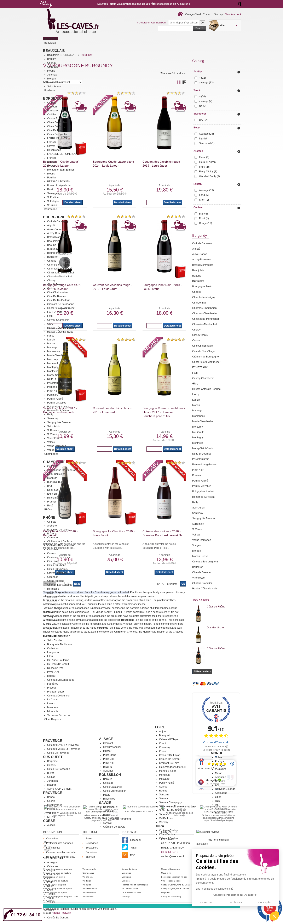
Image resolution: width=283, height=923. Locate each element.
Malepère (52, 707)
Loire (160, 727)
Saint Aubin (53, 426)
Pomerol (52, 185)
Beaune (51, 245)
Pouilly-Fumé (166, 782)
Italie (217, 800)
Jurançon (52, 780)
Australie (220, 808)
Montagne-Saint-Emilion (61, 169)
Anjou (162, 731)
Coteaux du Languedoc (60, 679)
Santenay (52, 418)
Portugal (220, 761)
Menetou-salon (168, 770)
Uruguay (220, 781)
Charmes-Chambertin (59, 268)
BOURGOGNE (54, 217)
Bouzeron (52, 256)
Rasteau (52, 600)
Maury (106, 794)
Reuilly (163, 790)
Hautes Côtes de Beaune (61, 327)
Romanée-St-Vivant (58, 410)
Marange (52, 347)
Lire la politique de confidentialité (214, 888)
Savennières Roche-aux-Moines (177, 806)
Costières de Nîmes (58, 557)
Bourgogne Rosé (57, 252)
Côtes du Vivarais (57, 569)
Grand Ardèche (55, 580)
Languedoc (54, 636)
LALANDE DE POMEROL (61, 153)
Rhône (49, 517)
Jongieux (108, 811)
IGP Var (51, 816)
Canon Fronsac (56, 118)
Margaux (52, 161)
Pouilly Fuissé (55, 398)
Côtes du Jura (167, 834)
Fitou (50, 656)
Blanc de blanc (56, 481)
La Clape (52, 699)
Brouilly (51, 58)
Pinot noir (108, 762)
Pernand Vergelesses (59, 386)
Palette (51, 808)
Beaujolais (54, 50)
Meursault (52, 363)
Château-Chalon (168, 830)
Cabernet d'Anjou (169, 739)
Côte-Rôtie (53, 561)
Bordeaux (53, 98)
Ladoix (51, 339)
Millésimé (52, 497)
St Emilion (53, 197)
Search (199, 28)
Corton (51, 288)
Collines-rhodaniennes (60, 545)
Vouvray (163, 822)
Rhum (50, 886)
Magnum (52, 478)
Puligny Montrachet (58, 406)
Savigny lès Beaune (59, 422)
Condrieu (52, 549)
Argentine (220, 777)
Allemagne (221, 792)
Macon (51, 343)
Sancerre (164, 794)
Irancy (50, 335)
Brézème (52, 533)
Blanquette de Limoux (59, 644)
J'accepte (264, 902)
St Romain (53, 430)
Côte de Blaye (55, 130)
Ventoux (51, 624)
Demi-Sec (52, 489)
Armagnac (53, 862)
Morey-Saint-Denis (57, 375)
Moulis (51, 173)
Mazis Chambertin (57, 355)
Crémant (108, 743)
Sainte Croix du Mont (59, 788)
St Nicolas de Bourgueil (172, 810)
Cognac (51, 870)
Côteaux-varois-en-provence (63, 748)
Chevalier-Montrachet (59, 276)
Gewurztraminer (112, 747)
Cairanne (52, 537)
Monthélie (52, 371)
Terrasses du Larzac (58, 715)
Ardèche (52, 525)
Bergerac (52, 761)
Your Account (233, 14)
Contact (207, 14)
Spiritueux (53, 858)
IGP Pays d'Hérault (58, 664)
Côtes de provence (58, 752)
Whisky (51, 901)
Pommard (52, 394)
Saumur (163, 798)
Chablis (51, 260)
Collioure (108, 783)
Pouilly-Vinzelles (56, 402)
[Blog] (45, 9)
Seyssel (107, 822)
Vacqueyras (53, 616)
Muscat (51, 675)
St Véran (52, 434)
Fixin (50, 316)
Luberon (52, 596)
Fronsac (51, 142)
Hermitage (53, 588)
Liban (218, 796)
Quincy (163, 786)
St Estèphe (53, 201)
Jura (159, 826)
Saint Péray (53, 608)
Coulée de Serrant (169, 759)
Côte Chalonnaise (57, 292)
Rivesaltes (109, 798)
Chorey (51, 280)
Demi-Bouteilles (56, 474)
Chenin (163, 743)
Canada (219, 769)
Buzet (50, 773)
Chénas (51, 62)
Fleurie (51, 70)
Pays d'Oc (53, 672)
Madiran (52, 784)
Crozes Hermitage (57, 573)
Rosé (50, 189)
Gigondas (52, 577)
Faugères (52, 683)
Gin (49, 878)
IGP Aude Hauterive (58, 660)
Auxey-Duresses (56, 233)
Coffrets (51, 102)
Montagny (52, 367)
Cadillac (52, 114)
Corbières (52, 648)
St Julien (52, 205)
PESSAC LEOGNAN (58, 181)
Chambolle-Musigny (58, 264)
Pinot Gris (108, 758)
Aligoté (51, 225)
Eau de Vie (53, 874)
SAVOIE (105, 803)
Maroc (218, 773)
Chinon (163, 751)
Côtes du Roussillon (114, 790)
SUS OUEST (53, 757)
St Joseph (52, 604)
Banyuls (107, 779)
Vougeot (52, 450)
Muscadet (164, 778)
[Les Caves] (81, 20)
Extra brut (52, 493)
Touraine (164, 814)
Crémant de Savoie (114, 826)
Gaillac (51, 776)
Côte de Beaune (56, 296)
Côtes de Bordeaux (58, 122)
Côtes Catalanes (112, 786)
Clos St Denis (55, 284)
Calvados (52, 866)
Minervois (52, 711)
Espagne (220, 765)
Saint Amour (54, 86)
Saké (50, 890)
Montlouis (164, 774)
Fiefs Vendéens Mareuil (172, 767)
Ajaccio (51, 825)
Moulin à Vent (55, 82)
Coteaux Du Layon (169, 755)
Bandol (51, 797)
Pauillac (51, 177)
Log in (239, 4)
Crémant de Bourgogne (60, 304)
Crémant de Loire (169, 763)
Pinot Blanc (109, 755)
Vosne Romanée (56, 446)
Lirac (50, 592)
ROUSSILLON (110, 775)
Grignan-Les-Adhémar (60, 584)
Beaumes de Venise (58, 529)
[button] (274, 916)
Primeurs (52, 106)
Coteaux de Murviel (58, 695)
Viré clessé (53, 438)
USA (217, 804)
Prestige (52, 501)
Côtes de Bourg (56, 126)
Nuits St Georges (56, 379)
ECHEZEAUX (55, 312)
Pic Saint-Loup (55, 691)
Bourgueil (164, 735)
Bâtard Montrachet (57, 237)
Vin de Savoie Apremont (117, 818)
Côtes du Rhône (56, 565)
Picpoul (51, 687)
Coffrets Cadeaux (57, 221)
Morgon (51, 78)
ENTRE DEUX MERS (59, 138)
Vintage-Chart (193, 14)
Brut (49, 485)
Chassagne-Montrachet (60, 272)
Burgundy (52, 249)
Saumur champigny (170, 802)
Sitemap (218, 14)
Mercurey (52, 359)
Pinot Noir (52, 390)
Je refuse (206, 902)
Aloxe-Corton (54, 229)
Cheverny (164, 747)
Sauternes (53, 193)
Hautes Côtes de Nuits (60, 331)
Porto (50, 882)
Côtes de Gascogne (58, 769)
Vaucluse (52, 620)
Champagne (54, 462)
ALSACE (106, 739)
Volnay (51, 442)
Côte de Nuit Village (58, 300)
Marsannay (53, 351)
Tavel (50, 612)
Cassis (51, 801)
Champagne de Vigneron (61, 470)
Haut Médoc (54, 150)
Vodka (50, 897)
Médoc (51, 165)
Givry (50, 323)
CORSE (49, 821)
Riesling (107, 766)
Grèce (218, 757)
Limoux (51, 703)
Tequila (51, 894)
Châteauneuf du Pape (60, 541)
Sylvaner (108, 770)
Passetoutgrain (55, 383)
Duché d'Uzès (55, 668)
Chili (217, 785)
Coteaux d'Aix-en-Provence (63, 745)
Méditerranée (54, 805)
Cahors (51, 765)
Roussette (109, 807)
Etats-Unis (221, 812)
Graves (51, 146)
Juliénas (52, 74)
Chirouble (52, 66)
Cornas (51, 553)
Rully (50, 414)
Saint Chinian (55, 640)
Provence (52, 741)
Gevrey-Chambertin (58, 319)
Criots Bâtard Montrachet (61, 308)
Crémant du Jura (168, 838)
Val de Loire (166, 818)
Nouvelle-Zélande (225, 789)
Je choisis (235, 902)
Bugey (106, 814)
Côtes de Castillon (57, 134)
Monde (217, 753)
